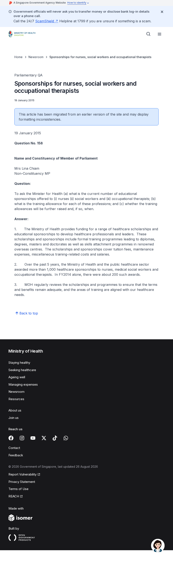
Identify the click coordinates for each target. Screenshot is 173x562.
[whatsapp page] (65, 438)
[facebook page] (11, 438)
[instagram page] (21, 438)
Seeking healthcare (22, 370)
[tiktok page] (54, 438)
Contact (14, 448)
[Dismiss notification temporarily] (162, 12)
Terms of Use (18, 489)
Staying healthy (19, 363)
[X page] (43, 438)
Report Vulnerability (22, 474)
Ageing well (16, 377)
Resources (16, 399)
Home (18, 57)
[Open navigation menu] (159, 34)
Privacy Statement (21, 482)
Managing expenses (23, 384)
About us (14, 410)
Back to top (28, 313)
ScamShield (44, 21)
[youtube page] (32, 438)
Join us (13, 418)
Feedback (15, 455)
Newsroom (35, 57)
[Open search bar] (148, 34)
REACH (13, 496)
